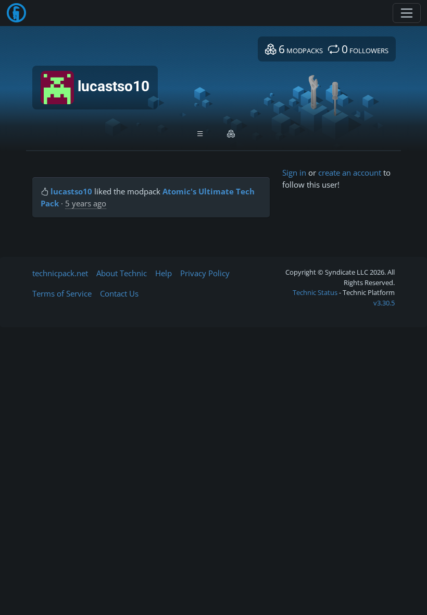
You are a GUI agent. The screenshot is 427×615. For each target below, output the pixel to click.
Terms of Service (62, 293)
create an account (349, 172)
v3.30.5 (384, 303)
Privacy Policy (205, 273)
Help (163, 273)
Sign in (294, 172)
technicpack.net (60, 273)
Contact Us (119, 293)
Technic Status (315, 292)
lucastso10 (71, 191)
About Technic (121, 273)
